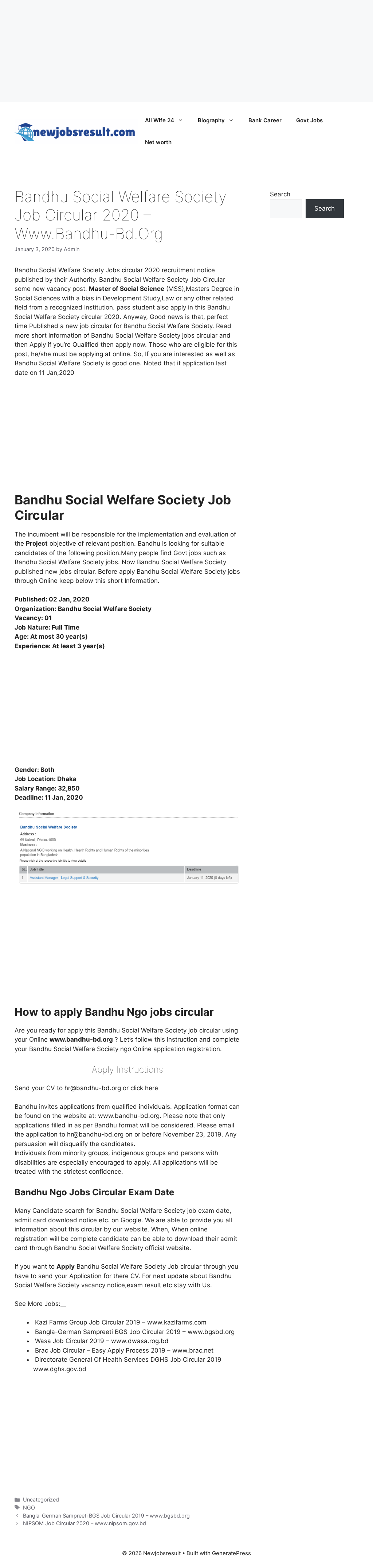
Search (280, 194)
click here (144, 1088)
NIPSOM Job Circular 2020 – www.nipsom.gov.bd (84, 1523)
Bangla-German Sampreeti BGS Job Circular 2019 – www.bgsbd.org (135, 1331)
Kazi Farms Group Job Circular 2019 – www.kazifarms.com (121, 1322)
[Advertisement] (186, 51)
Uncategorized (41, 1499)
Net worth (158, 142)
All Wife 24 (159, 120)
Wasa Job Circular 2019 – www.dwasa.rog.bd (102, 1341)
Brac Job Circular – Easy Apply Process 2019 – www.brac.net (124, 1350)
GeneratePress (231, 1553)
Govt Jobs (309, 120)
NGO (29, 1507)
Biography (211, 120)
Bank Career (265, 120)
